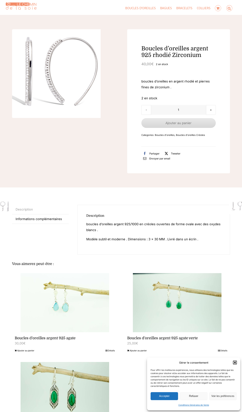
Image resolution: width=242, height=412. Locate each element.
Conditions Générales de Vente (193, 405)
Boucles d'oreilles (165, 135)
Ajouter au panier (178, 123)
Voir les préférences (222, 395)
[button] (235, 362)
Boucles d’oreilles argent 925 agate (45, 338)
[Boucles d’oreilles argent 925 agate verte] (177, 302)
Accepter (164, 395)
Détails (111, 350)
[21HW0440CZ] (56, 73)
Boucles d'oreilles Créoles (190, 135)
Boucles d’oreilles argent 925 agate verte (162, 338)
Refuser (193, 395)
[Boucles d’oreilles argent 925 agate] (64, 302)
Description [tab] (24, 209)
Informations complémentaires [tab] (39, 219)
